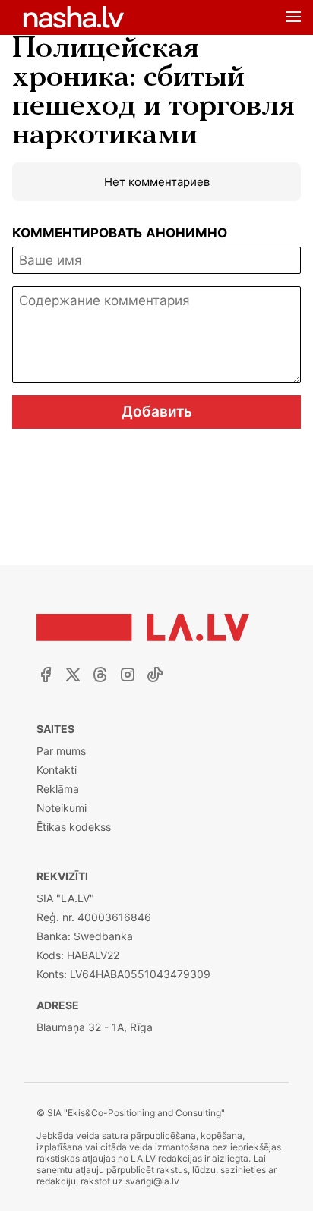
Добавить (157, 411)
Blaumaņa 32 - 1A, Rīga (94, 1027)
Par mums (61, 750)
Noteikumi (61, 807)
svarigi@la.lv (152, 1181)
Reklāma (57, 788)
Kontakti (56, 769)
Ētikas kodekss (73, 826)
